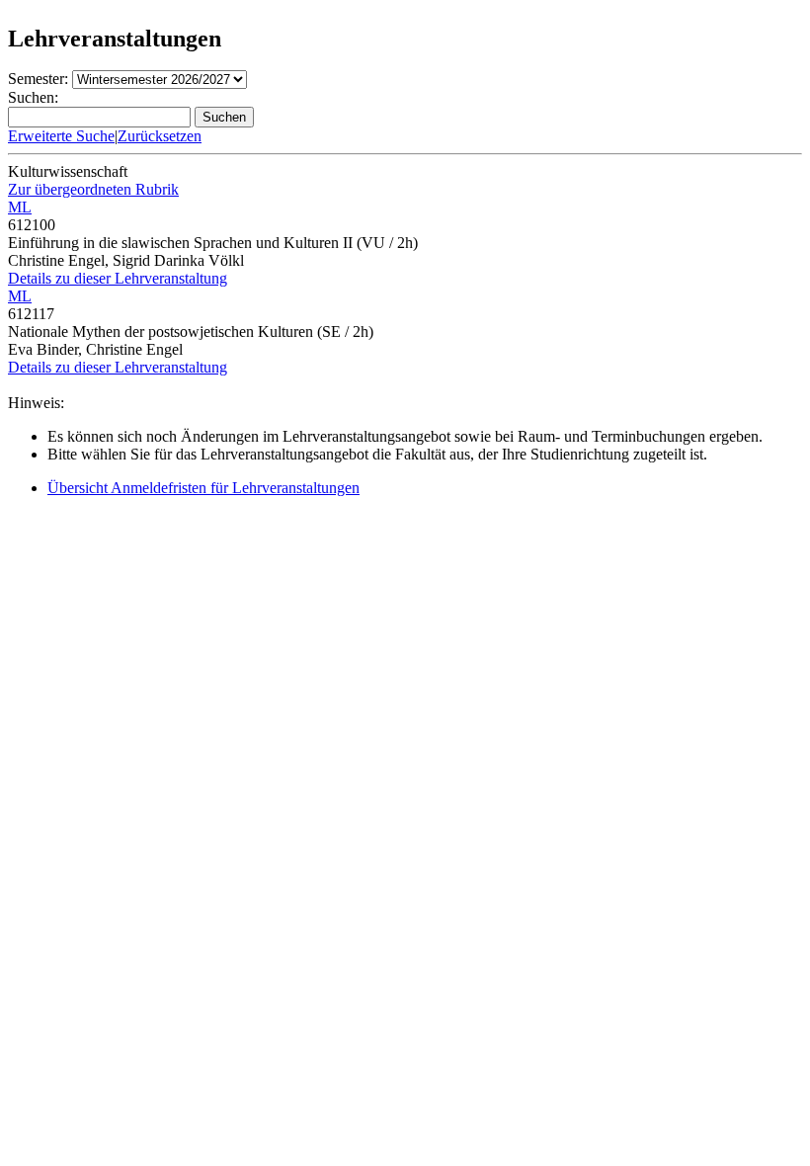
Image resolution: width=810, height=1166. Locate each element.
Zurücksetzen (160, 135)
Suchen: (33, 97)
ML (20, 207)
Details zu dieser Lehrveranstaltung (117, 278)
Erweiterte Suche (61, 135)
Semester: (38, 78)
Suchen (224, 117)
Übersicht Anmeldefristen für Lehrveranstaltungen (203, 487)
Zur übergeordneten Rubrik (93, 189)
